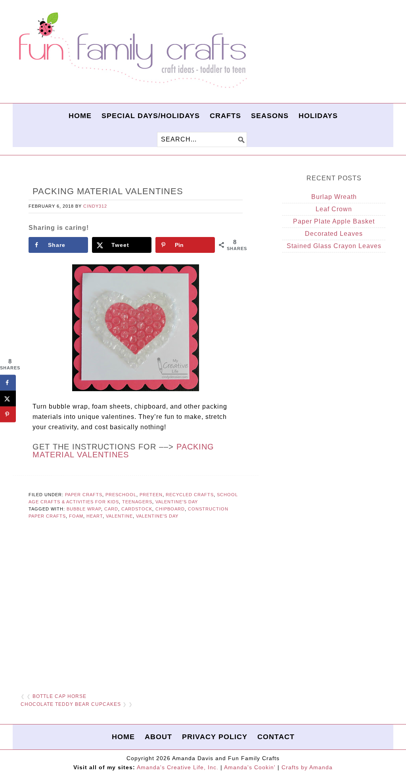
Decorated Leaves (334, 233)
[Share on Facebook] (8, 382)
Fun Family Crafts (132, 50)
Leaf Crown (334, 209)
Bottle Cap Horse (59, 696)
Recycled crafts (190, 494)
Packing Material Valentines (123, 450)
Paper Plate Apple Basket (334, 221)
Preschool (120, 494)
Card (111, 509)
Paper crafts (83, 494)
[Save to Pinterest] (8, 414)
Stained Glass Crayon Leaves (334, 246)
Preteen (151, 494)
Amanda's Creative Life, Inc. (177, 767)
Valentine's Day (176, 501)
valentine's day (157, 516)
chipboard (170, 509)
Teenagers (137, 501)
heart (94, 516)
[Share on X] (8, 398)
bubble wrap (84, 509)
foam (76, 516)
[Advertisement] (136, 603)
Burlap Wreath (334, 196)
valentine (119, 516)
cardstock (136, 509)
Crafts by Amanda (307, 767)
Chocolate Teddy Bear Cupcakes (71, 704)
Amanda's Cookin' (250, 767)
